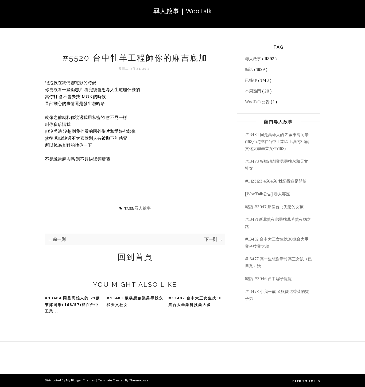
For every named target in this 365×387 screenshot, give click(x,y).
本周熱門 (253, 91)
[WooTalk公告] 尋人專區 (267, 193)
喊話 (249, 69)
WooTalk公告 (258, 101)
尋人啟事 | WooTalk (182, 10)
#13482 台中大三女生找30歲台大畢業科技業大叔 (195, 301)
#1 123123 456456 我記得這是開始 (275, 181)
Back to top (304, 381)
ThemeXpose (138, 380)
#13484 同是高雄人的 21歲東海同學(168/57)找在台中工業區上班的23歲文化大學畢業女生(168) (277, 141)
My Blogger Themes (80, 380)
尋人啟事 (143, 208)
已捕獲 (251, 80)
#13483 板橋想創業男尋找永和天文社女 (135, 301)
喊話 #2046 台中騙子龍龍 (268, 278)
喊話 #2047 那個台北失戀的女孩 (274, 206)
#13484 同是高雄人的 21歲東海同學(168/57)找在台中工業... (72, 304)
